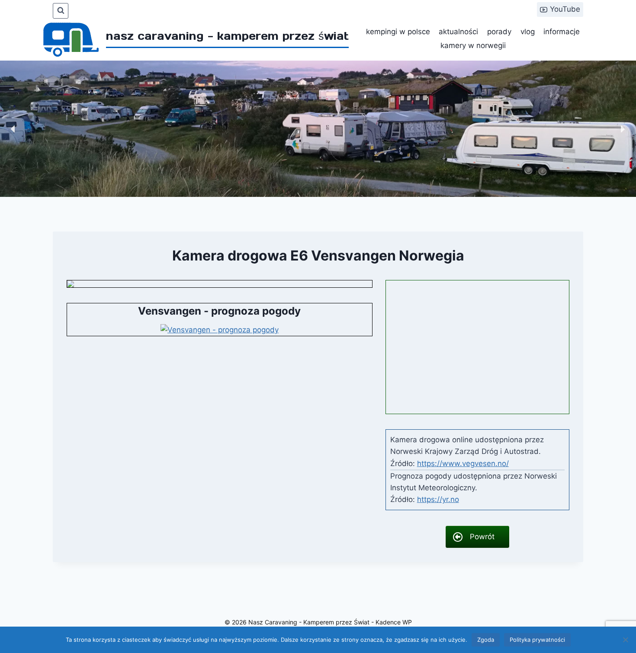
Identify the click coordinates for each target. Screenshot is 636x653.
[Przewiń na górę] (618, 622)
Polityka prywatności (537, 639)
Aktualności (458, 31)
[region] (318, 129)
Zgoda (485, 639)
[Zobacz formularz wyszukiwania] (60, 11)
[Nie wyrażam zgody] (625, 639)
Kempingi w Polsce (398, 31)
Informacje (561, 31)
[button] (13, 129)
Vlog (527, 31)
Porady (499, 31)
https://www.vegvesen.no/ (463, 463)
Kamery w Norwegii (473, 45)
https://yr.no (438, 499)
